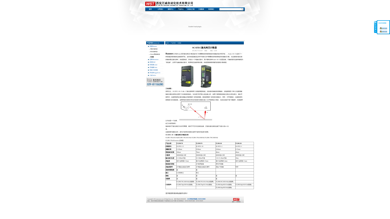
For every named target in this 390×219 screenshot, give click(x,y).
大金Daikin (153, 75)
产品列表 (173, 43)
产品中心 (181, 9)
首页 (150, 9)
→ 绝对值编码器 (153, 51)
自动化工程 (190, 9)
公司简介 (160, 9)
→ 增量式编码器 (153, 49)
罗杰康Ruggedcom (155, 72)
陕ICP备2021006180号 (180, 199)
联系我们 (211, 9)
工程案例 (201, 9)
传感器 (179, 43)
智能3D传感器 (154, 70)
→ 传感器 (151, 57)
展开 (375, 27)
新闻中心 (170, 9)
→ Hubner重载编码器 (154, 54)
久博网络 (238, 201)
